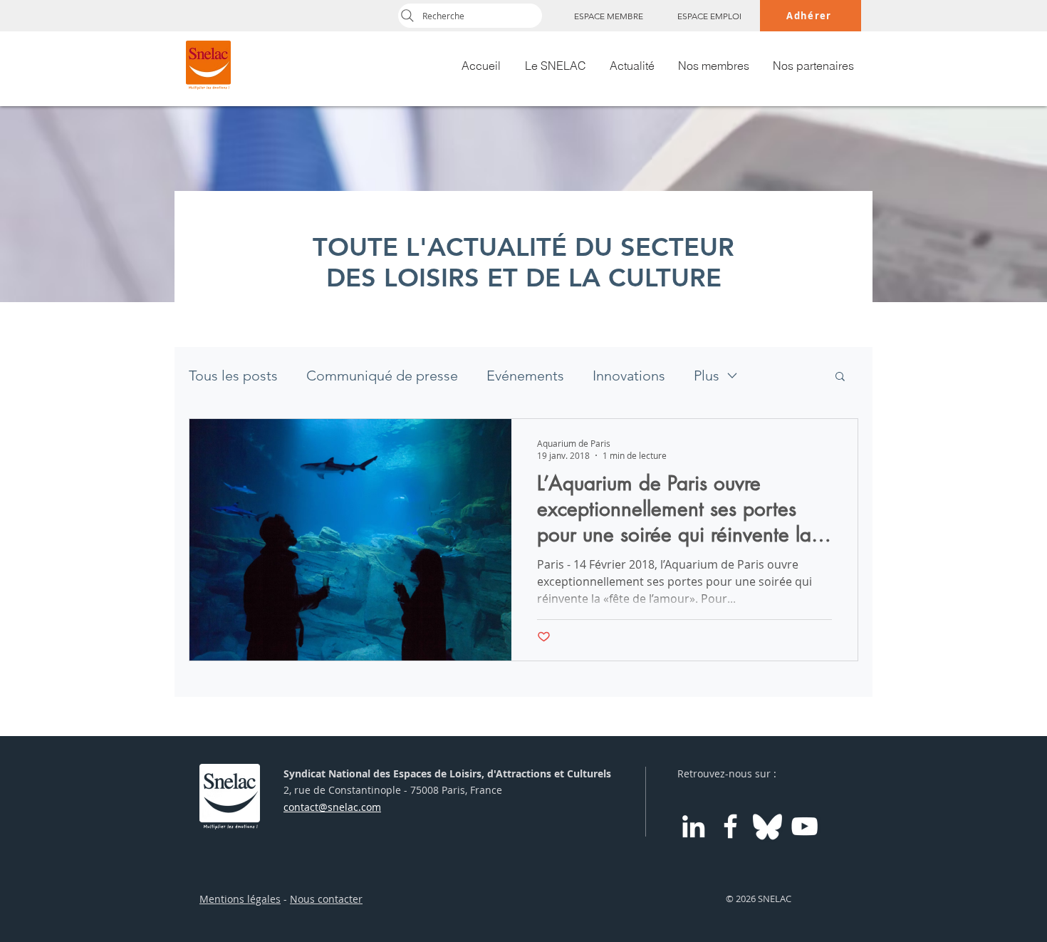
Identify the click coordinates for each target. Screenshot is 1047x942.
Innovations (629, 375)
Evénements (525, 375)
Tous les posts (233, 375)
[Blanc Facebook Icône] (730, 826)
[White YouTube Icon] (804, 826)
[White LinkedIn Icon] (693, 826)
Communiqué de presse (382, 375)
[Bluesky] (767, 826)
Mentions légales (240, 899)
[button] (840, 377)
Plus (706, 375)
